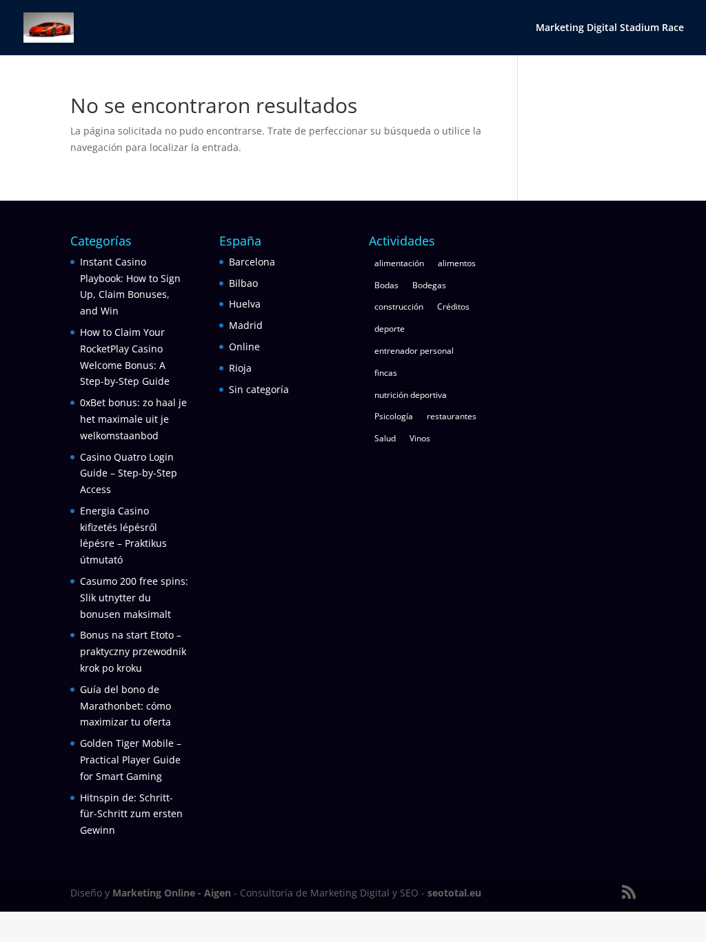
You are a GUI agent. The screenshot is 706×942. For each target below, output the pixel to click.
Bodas (386, 285)
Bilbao (243, 283)
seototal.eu (454, 892)
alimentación (399, 263)
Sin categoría (259, 389)
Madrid (246, 325)
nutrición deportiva (410, 395)
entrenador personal (414, 351)
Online (244, 346)
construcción (398, 306)
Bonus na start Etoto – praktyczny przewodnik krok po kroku (133, 651)
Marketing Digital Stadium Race (610, 28)
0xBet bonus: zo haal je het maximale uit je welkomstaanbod (133, 419)
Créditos (453, 306)
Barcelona (252, 261)
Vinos (420, 438)
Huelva (245, 303)
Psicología (393, 416)
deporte (389, 328)
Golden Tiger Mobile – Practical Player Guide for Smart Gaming (130, 759)
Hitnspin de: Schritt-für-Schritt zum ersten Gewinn (131, 814)
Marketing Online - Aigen (171, 892)
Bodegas (429, 285)
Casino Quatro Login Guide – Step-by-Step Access (128, 473)
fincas (385, 373)
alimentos (457, 263)
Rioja (240, 367)
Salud (385, 438)
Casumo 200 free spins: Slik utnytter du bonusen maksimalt (134, 597)
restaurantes (451, 416)
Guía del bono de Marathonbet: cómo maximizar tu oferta (125, 706)
